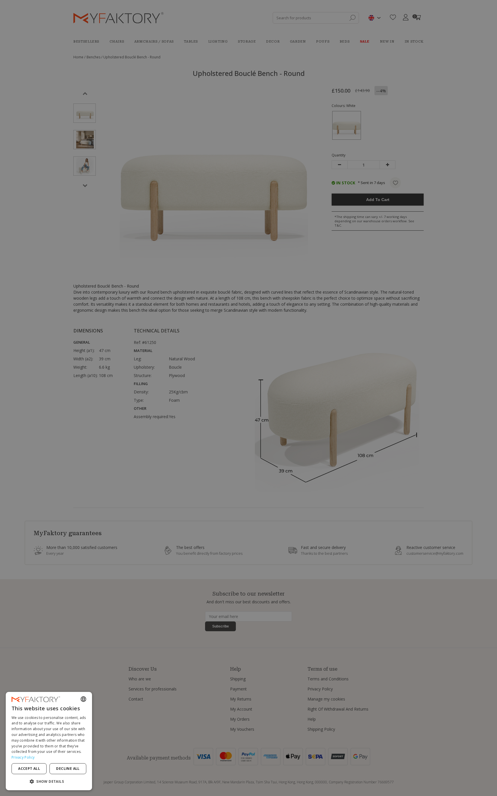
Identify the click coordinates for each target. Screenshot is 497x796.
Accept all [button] (29, 768)
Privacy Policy (23, 757)
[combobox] (83, 699)
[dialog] (49, 741)
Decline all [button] (67, 768)
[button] (49, 781)
